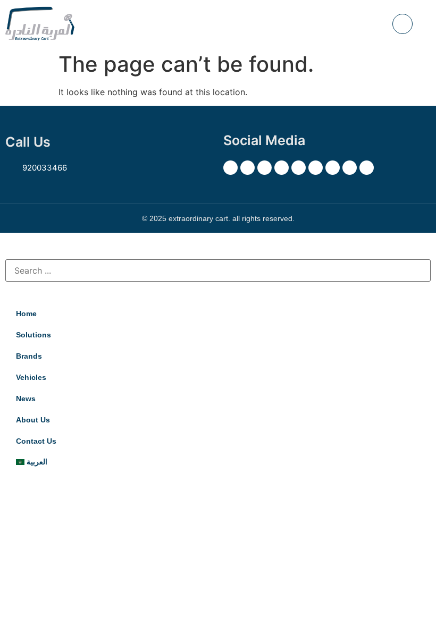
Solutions (33, 335)
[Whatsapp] (366, 167)
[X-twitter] (230, 167)
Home (26, 313)
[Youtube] (315, 167)
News (26, 398)
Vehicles (31, 377)
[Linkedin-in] (332, 167)
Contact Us (36, 441)
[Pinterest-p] (298, 167)
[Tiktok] (349, 167)
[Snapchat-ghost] (281, 167)
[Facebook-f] (247, 167)
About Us (33, 420)
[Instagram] (264, 167)
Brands (29, 356)
